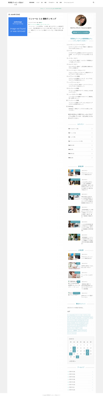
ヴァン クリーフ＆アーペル (75, 328)
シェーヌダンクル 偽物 (74, 94)
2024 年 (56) (72, 376)
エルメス (70, 322)
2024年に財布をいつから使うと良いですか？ (87, 266)
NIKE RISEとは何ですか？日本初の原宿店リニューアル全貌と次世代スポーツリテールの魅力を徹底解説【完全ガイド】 (87, 200)
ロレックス (46, 24)
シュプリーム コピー (74, 82)
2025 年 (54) (72, 374)
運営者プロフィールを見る (81, 32)
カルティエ (85, 322)
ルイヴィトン (77, 315)
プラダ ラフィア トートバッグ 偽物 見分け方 (87, 173)
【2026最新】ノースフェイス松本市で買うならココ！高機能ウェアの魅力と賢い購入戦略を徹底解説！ (87, 240)
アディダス (89, 317)
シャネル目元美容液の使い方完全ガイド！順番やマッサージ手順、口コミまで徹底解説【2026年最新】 (87, 227)
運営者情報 (31, 2)
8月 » (74, 361)
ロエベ (84, 325)
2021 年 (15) (72, 384)
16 (74, 351)
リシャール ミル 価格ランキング (42, 18)
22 (71, 354)
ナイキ (70, 50)
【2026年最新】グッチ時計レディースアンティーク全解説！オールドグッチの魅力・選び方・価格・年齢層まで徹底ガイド (87, 213)
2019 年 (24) (72, 389)
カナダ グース (84, 320)
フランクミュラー (72, 325)
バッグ (37, 2)
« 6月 (70, 361)
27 (87, 354)
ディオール (71, 317)
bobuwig (70, 106)
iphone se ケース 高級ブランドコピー (87, 296)
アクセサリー (51, 2)
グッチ (77, 320)
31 (77, 357)
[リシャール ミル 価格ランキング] (17, 35)
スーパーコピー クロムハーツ (76, 70)
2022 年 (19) (72, 382)
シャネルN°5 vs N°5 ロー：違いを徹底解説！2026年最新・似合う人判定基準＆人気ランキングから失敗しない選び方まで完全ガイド (87, 186)
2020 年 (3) (71, 387)
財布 (61, 2)
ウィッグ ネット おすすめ (87, 275)
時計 (46, 2)
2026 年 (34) (72, 371)
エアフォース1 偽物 (74, 76)
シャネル (70, 315)
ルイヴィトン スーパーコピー (76, 44)
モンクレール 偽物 (73, 88)
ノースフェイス (86, 315)
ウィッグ (73, 133)
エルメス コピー (73, 64)
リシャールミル (72, 333)
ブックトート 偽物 (73, 100)
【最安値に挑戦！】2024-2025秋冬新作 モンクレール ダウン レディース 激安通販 (87, 286)
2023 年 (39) (72, 379)
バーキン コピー (73, 58)
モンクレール (77, 322)
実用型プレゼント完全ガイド (15, 3)
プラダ (80, 325)
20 (87, 351)
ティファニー (71, 320)
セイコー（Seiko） (73, 330)
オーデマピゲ (82, 330)
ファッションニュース (69, 2)
